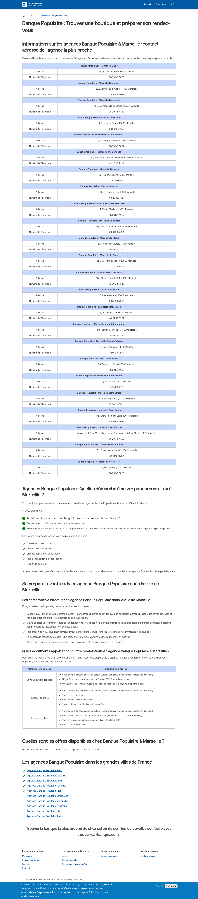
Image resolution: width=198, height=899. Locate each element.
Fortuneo (26, 864)
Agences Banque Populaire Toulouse (46, 785)
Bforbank (26, 868)
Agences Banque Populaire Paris (44, 770)
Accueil (147, 4)
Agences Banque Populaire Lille (43, 811)
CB (172, 4)
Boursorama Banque (31, 860)
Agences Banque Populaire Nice (44, 790)
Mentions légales (147, 856)
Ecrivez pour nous (109, 856)
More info (34, 896)
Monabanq (27, 856)
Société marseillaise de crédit (74, 864)
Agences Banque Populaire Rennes (45, 816)
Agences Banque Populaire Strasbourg (47, 795)
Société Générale (69, 860)
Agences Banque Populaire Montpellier (47, 801)
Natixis (64, 856)
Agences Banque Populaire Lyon (44, 780)
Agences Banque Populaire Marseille (46, 775)
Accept (159, 886)
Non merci (171, 886)
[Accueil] (23, 16)
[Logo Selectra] (32, 4)
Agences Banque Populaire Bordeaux (47, 806)
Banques (160, 4)
